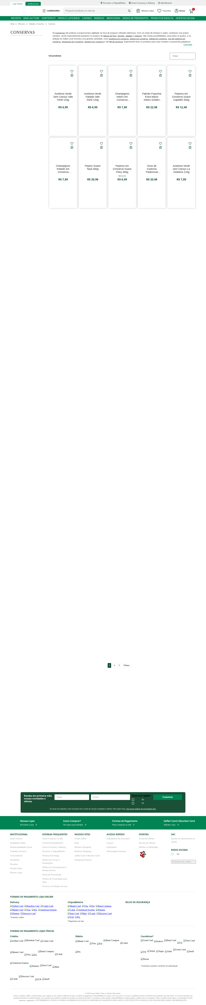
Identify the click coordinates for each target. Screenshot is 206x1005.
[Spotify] (189, 852)
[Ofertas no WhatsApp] (143, 856)
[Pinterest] (194, 852)
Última (126, 665)
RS (143, 798)
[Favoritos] (72, 71)
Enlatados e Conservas (38, 24)
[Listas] (72, 75)
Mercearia (22, 24)
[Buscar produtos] (130, 10)
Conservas (54, 24)
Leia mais (187, 44)
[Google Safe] (133, 904)
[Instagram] (172, 852)
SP (143, 802)
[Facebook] (183, 852)
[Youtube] (178, 852)
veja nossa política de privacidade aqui (139, 807)
